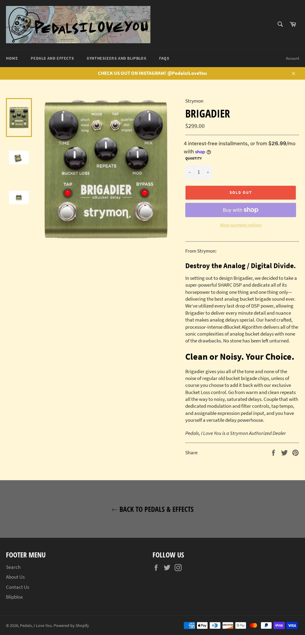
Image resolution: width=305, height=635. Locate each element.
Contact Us (17, 587)
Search (13, 567)
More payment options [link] (241, 225)
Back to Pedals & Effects (156, 509)
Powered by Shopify (71, 625)
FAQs (164, 58)
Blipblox (14, 597)
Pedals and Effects (52, 58)
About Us (15, 577)
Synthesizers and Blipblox (116, 58)
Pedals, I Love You (36, 625)
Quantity (193, 158)
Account (292, 58)
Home (12, 58)
